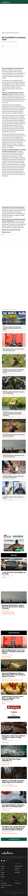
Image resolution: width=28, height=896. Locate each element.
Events (4, 742)
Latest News (3, 883)
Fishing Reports (6, 612)
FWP (3, 810)
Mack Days (4, 764)
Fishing (4, 577)
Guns (3, 656)
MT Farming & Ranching (6, 885)
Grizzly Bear (8, 656)
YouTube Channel (19, 866)
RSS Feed (17, 870)
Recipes (4, 703)
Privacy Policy (18, 883)
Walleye (2, 872)
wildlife (15, 833)
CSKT (8, 764)
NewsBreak (17, 872)
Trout (2, 870)
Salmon (2, 874)
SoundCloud (17, 868)
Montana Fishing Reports (8, 613)
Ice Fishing (6, 810)
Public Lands (9, 833)
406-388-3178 (14, 715)
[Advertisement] (14, 18)
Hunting (4, 833)
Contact (2, 887)
